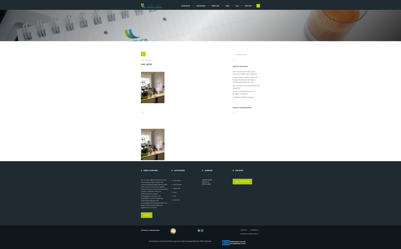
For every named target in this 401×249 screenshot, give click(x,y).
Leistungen (200, 6)
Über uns (215, 6)
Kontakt (248, 6)
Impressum (254, 230)
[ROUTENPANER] (242, 184)
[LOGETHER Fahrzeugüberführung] (150, 5)
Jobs (227, 6)
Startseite (185, 6)
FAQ (237, 6)
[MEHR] (146, 217)
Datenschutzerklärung (249, 234)
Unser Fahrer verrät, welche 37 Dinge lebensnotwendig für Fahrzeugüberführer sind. (245, 79)
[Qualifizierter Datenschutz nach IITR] (173, 231)
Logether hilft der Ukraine (243, 97)
